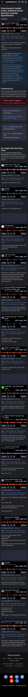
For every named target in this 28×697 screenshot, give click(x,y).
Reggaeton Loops (15, 178)
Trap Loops (13, 493)
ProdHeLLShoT (10, 291)
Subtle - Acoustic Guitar (12, 348)
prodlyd (8, 390)
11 (25, 256)
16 (25, 566)
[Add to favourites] (11, 31)
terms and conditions (8, 62)
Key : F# (16, 433)
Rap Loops (13, 431)
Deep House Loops (15, 462)
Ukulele (7, 189)
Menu (4, 19)
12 (25, 481)
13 (25, 349)
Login (4, 31)
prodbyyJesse (9, 623)
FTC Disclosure (19, 666)
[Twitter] (22, 677)
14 (25, 320)
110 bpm (7, 36)
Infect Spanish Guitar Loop (13, 479)
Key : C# (20, 363)
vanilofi (8, 320)
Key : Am (20, 38)
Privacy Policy (19, 664)
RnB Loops (13, 268)
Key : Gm (16, 403)
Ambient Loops (14, 36)
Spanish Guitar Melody (12, 517)
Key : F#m (16, 532)
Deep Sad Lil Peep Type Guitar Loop (16, 621)
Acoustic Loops (14, 361)
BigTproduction (10, 227)
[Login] (19, 2)
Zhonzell (8, 256)
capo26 (8, 592)
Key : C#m (16, 304)
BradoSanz (9, 349)
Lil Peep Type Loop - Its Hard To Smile (14, 317)
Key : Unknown (18, 333)
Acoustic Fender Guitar (12, 23)
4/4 (11, 38)
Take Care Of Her (10, 255)
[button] (25, 2)
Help (4, 658)
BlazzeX (7, 126)
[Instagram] (17, 681)
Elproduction (9, 25)
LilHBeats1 (9, 481)
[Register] (22, 2)
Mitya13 (8, 190)
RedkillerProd (9, 419)
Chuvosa (7, 562)
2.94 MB (10, 304)
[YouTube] (11, 677)
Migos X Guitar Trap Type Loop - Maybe (15, 416)
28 (25, 166)
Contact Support (19, 658)
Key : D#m (16, 605)
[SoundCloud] (12, 681)
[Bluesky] (17, 677)
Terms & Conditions (8, 664)
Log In (10, 103)
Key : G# (16, 494)
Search (24, 19)
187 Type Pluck (9, 225)
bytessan (8, 519)
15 (25, 190)
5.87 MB (15, 38)
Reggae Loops (14, 202)
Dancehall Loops (14, 239)
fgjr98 (6, 111)
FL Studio (22, 304)
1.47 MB (15, 180)
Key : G (20, 204)
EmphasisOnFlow (11, 564)
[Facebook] (6, 677)
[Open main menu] (2, 2)
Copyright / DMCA (14, 660)
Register (16, 103)
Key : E (20, 241)
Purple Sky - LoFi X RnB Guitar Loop (14, 387)
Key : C (20, 180)
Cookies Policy (9, 666)
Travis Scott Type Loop (12, 590)
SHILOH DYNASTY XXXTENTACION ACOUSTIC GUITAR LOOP (15, 288)
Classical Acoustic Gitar (12, 447)
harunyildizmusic (10, 448)
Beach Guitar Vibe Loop (12, 164)
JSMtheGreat (9, 166)
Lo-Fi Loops (13, 302)
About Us (9, 658)
